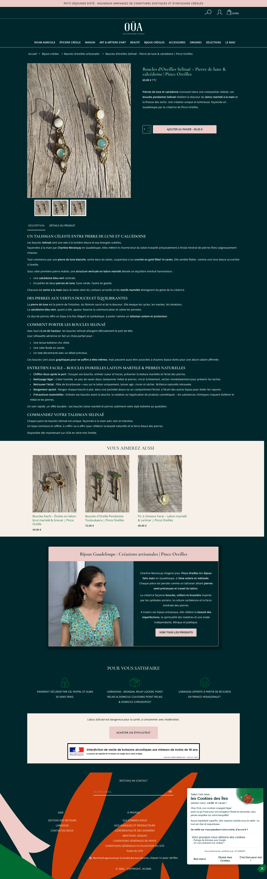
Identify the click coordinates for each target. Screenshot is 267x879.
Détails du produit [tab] (62, 225)
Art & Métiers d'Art (113, 42)
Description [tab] (36, 225)
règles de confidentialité (23, 867)
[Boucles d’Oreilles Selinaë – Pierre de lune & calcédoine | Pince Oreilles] (42, 208)
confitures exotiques (150, 3)
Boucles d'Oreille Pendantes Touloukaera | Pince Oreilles (104, 518)
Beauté (135, 42)
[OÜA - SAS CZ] (133, 27)
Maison (90, 42)
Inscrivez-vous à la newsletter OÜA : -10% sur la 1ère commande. (27, 828)
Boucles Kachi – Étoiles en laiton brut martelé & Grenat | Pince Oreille (54, 520)
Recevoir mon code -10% (27, 859)
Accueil (32, 53)
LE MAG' (230, 42)
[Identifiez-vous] (219, 12)
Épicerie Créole (70, 42)
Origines (196, 42)
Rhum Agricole (44, 42)
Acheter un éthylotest (133, 732)
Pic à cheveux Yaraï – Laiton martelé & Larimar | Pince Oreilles (162, 518)
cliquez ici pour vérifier (164, 857)
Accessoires (177, 42)
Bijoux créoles (154, 42)
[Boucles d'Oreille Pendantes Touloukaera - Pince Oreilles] (109, 483)
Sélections (213, 42)
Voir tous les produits (176, 632)
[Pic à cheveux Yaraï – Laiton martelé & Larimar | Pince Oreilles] (162, 483)
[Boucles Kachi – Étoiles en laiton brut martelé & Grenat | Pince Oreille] (57, 483)
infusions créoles (189, 3)
